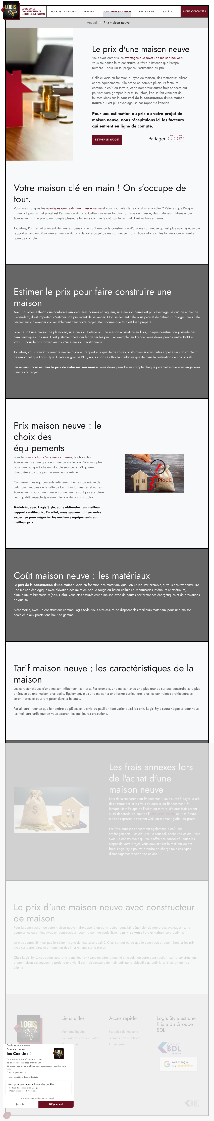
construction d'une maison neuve (48, 457)
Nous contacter (194, 11)
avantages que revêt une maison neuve (152, 57)
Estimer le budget (107, 139)
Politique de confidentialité (80, 1038)
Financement (118, 1044)
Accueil (92, 22)
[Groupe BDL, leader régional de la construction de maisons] (191, 1103)
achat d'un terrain (162, 813)
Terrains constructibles (124, 1038)
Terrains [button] (89, 11)
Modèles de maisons (123, 1031)
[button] (178, 1064)
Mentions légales (73, 1031)
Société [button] (167, 11)
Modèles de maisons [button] (63, 11)
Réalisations (146, 11)
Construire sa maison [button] (117, 11)
